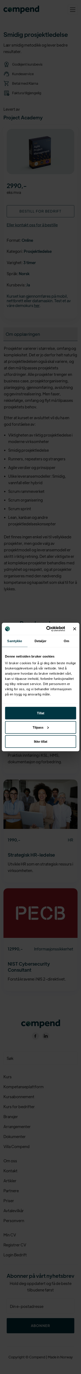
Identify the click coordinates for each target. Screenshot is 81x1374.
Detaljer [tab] (40, 641)
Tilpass (38, 727)
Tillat (40, 713)
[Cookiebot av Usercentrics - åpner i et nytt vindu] (48, 629)
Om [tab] (66, 641)
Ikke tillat (40, 741)
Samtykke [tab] (14, 641)
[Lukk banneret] (74, 628)
